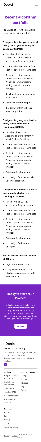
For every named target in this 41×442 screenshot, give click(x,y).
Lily (22, 386)
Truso (23, 390)
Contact (20, 326)
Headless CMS (10, 392)
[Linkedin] (5, 364)
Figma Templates (11, 427)
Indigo (24, 375)
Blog (6, 416)
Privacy (7, 435)
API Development (11, 395)
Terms (14, 435)
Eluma (24, 379)
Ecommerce (9, 388)
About (6, 412)
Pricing (7, 419)
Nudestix (25, 383)
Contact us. (8, 355)
